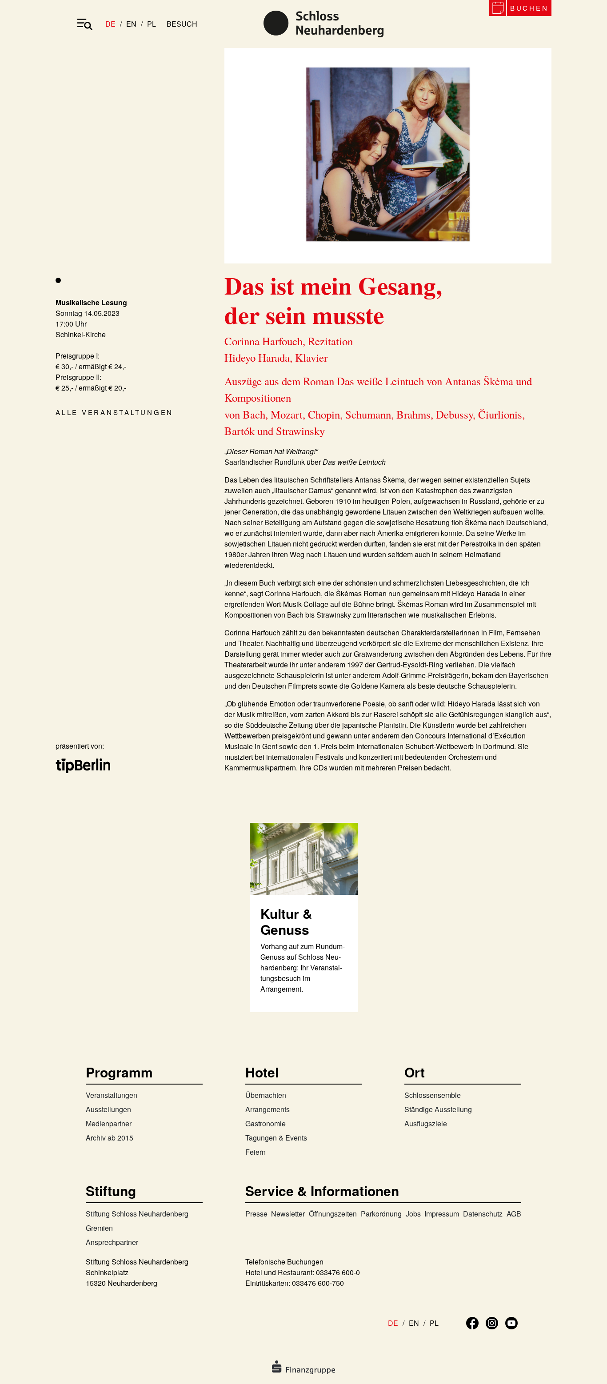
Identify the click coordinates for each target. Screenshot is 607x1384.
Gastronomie (265, 1123)
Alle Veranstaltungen (114, 412)
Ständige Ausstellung (438, 1109)
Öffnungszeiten (333, 1214)
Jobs (413, 1214)
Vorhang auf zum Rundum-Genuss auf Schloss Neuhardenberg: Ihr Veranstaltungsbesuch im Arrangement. (302, 967)
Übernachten (265, 1095)
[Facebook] (472, 1322)
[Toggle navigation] (85, 24)
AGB (514, 1214)
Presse (256, 1214)
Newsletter (288, 1214)
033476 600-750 (318, 1283)
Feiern (255, 1152)
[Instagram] (492, 1322)
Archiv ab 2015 (109, 1138)
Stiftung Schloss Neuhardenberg (137, 1214)
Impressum (441, 1214)
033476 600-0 (338, 1272)
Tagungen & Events (276, 1138)
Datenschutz (483, 1214)
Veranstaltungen (111, 1095)
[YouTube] (511, 1322)
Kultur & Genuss (286, 921)
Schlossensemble (432, 1095)
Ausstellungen (108, 1109)
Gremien (99, 1228)
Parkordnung (381, 1214)
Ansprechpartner (112, 1242)
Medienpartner (109, 1123)
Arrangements (267, 1109)
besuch (182, 24)
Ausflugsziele (425, 1123)
